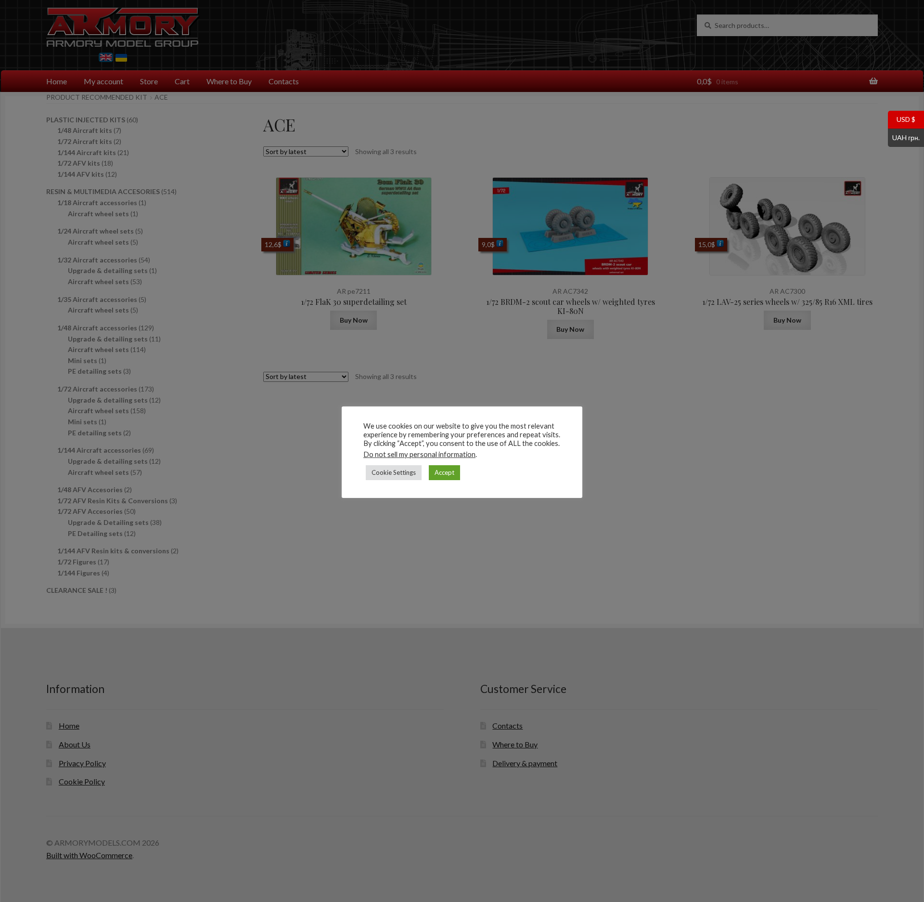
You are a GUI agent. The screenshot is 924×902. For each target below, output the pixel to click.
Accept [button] (444, 472)
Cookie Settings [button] (394, 472)
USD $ (901, 119)
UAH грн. (904, 136)
